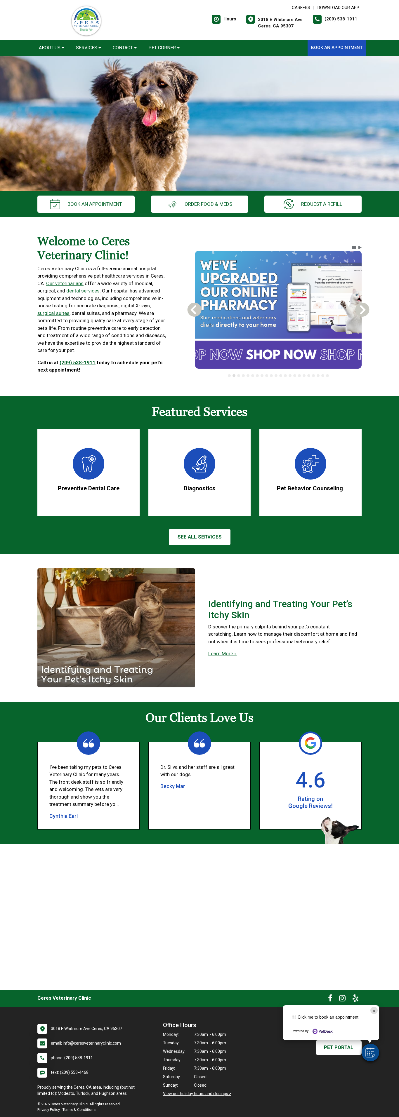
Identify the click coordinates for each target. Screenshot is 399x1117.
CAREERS (301, 7)
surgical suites (53, 313)
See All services (200, 537)
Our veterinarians (65, 283)
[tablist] (278, 375)
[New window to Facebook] (330, 999)
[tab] (229, 375)
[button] (370, 1052)
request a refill (321, 204)
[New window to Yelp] (355, 999)
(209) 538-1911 (78, 362)
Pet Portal (338, 1047)
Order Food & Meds (208, 204)
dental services (83, 291)
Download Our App (338, 7)
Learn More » (222, 653)
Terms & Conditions (79, 1109)
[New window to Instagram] (342, 999)
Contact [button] (123, 47)
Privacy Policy (48, 1109)
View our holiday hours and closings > (197, 1093)
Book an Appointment (336, 47)
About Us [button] (50, 47)
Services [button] (87, 47)
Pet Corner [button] (162, 47)
